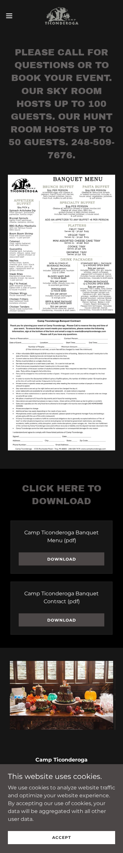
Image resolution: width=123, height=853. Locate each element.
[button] (11, 15)
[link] (62, 16)
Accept (61, 837)
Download (61, 559)
